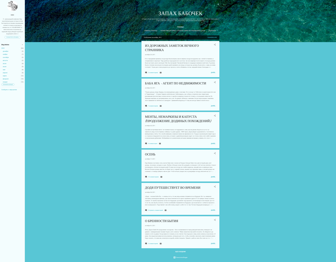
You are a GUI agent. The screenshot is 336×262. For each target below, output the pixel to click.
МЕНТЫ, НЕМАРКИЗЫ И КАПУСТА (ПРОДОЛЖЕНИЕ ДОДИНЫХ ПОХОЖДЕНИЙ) (178, 119)
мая (4, 69)
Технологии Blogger (182, 257)
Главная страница (150, 30)
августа (5, 60)
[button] (215, 45)
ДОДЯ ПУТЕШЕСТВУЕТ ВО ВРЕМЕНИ (172, 188)
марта (5, 76)
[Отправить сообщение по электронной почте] (161, 73)
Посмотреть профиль (12, 37)
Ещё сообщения (180, 251)
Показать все (212, 37)
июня (4, 66)
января (5, 82)
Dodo (12, 15)
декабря (5, 51)
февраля (5, 79)
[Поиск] (218, 4)
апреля (5, 73)
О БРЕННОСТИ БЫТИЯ (161, 221)
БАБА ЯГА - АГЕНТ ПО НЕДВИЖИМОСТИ (175, 83)
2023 (3, 48)
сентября (6, 57)
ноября (5, 54)
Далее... (213, 72)
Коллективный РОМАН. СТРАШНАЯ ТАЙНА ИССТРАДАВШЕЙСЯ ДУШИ (182, 30)
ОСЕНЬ (150, 154)
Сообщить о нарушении (9, 89)
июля (4, 63)
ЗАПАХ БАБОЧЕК (180, 13)
